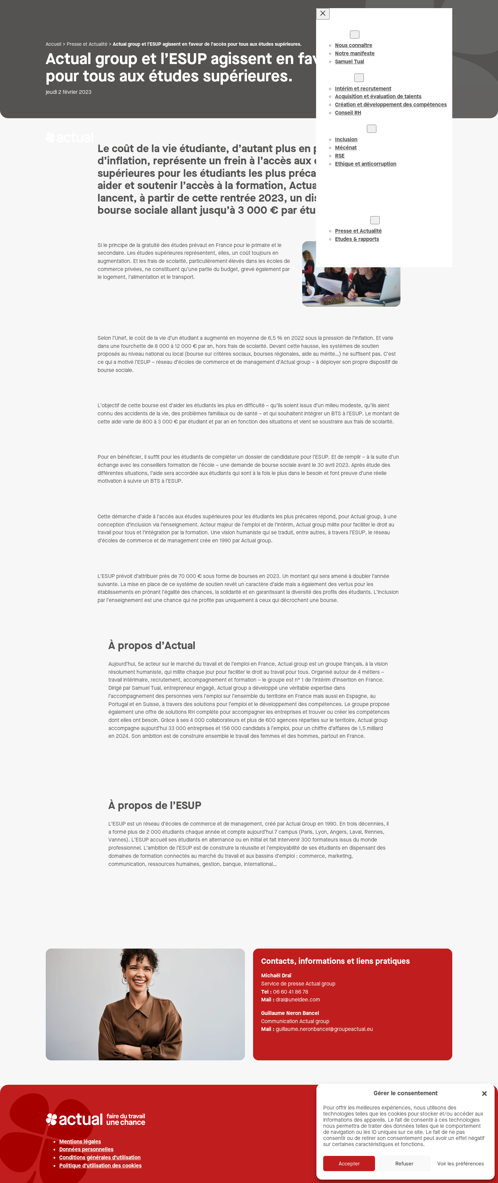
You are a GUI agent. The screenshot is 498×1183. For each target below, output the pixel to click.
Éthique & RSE (349, 128)
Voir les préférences (460, 1163)
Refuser (404, 1163)
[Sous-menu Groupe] (354, 34)
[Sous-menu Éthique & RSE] (371, 129)
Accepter (349, 1163)
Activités (343, 77)
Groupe (341, 34)
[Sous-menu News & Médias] (375, 220)
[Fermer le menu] (323, 14)
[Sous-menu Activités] (359, 78)
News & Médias (351, 220)
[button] (484, 1093)
